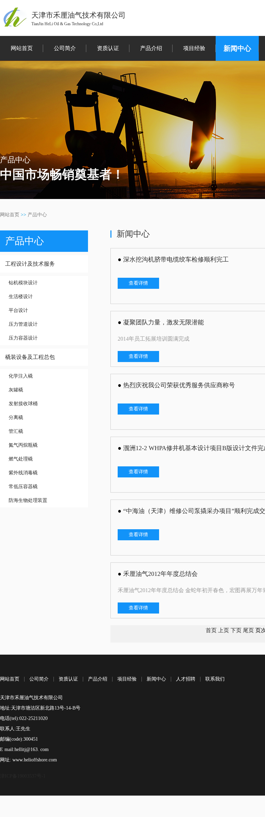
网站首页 (22, 48)
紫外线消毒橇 (23, 472)
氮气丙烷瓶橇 (23, 445)
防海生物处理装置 (28, 500)
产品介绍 (151, 48)
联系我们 (215, 679)
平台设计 (18, 310)
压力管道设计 (23, 324)
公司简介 (65, 48)
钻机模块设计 (23, 282)
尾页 (248, 630)
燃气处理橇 (21, 459)
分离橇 (16, 417)
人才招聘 (185, 679)
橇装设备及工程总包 (30, 357)
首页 (211, 630)
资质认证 (108, 48)
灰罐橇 (16, 389)
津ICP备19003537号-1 (23, 776)
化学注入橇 (21, 376)
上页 (223, 630)
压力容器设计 (23, 338)
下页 (236, 630)
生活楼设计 (21, 296)
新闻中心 (237, 48)
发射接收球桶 (23, 403)
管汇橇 (16, 431)
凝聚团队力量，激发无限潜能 (163, 322)
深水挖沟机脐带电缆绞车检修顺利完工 (176, 259)
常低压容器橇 (23, 486)
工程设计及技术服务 (30, 264)
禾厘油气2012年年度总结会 (160, 573)
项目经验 (194, 48)
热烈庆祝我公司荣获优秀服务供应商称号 (179, 385)
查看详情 (138, 283)
